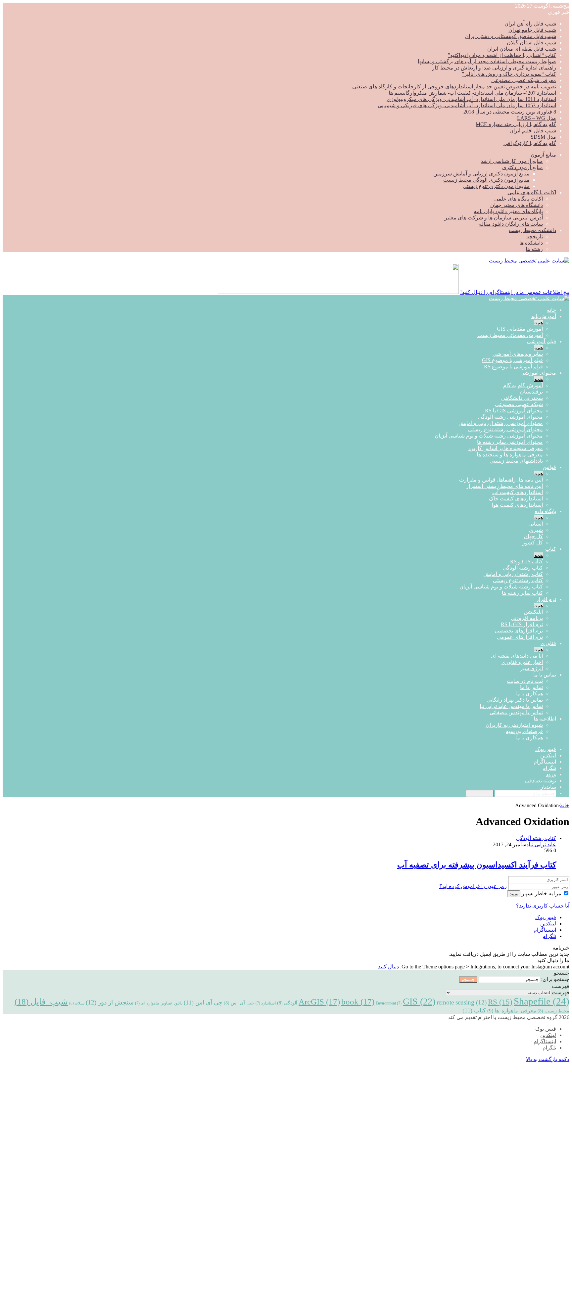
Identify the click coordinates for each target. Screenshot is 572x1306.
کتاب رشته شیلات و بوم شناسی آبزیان (501, 586)
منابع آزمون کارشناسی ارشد (512, 161)
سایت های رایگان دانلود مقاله (511, 224)
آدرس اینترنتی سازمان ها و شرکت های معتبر (494, 217)
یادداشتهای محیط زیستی (516, 461)
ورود (514, 893)
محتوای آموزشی (538, 373)
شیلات (76, 1003)
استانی (535, 524)
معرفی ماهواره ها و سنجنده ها (510, 454)
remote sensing (462, 1002)
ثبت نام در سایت (525, 681)
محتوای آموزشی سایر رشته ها (510, 442)
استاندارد (266, 1003)
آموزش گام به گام (523, 385)
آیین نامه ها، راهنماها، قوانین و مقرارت (501, 480)
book (357, 1001)
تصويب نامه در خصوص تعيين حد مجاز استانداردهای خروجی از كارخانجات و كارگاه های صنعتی (454, 86)
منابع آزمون (543, 155)
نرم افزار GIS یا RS (522, 624)
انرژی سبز (531, 668)
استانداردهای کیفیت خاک (516, 498)
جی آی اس (203, 1002)
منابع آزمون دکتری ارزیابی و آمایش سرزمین (481, 173)
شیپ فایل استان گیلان (531, 42)
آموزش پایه (543, 316)
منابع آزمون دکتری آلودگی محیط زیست (486, 180)
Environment (389, 1003)
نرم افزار (546, 599)
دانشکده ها (531, 243)
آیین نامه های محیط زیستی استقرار (504, 486)
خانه (551, 310)
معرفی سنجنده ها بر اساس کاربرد (505, 448)
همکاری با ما (529, 693)
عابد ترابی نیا (542, 844)
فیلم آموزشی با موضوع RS (513, 366)
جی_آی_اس (239, 1002)
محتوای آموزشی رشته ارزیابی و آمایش (500, 423)
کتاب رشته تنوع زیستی (518, 580)
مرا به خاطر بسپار (541, 893)
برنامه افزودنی (527, 618)
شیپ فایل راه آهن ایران (530, 23)
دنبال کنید (388, 966)
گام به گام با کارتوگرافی (529, 143)
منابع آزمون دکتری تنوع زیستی (496, 186)
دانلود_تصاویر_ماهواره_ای (158, 1003)
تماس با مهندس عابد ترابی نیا (511, 706)
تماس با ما (544, 674)
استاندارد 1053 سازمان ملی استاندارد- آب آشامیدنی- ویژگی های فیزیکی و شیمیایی (467, 105)
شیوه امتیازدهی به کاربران (514, 725)
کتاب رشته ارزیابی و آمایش (513, 574)
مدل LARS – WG (536, 118)
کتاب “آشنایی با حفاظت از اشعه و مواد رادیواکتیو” (502, 55)
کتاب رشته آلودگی (523, 568)
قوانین (549, 467)
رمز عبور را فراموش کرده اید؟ (473, 886)
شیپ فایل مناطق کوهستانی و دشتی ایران (510, 36)
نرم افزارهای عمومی (520, 637)
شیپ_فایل (41, 1001)
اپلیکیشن (533, 612)
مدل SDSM (543, 137)
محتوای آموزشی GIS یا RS (514, 410)
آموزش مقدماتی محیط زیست (510, 335)
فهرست (560, 992)
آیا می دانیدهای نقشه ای (517, 656)
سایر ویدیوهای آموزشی (518, 354)
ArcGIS (319, 1001)
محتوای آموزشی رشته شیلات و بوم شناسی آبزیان (489, 436)
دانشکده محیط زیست (532, 230)
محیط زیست (553, 1010)
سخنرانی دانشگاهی (522, 398)
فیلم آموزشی (541, 341)
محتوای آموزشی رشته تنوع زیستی (505, 429)
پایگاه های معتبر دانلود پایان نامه (508, 211)
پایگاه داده (545, 511)
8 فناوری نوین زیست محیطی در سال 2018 (509, 112)
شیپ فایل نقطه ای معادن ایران (521, 49)
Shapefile (541, 1001)
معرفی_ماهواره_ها (511, 1010)
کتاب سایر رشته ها (522, 593)
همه (538, 322)
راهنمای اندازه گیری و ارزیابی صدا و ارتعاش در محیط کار (494, 67)
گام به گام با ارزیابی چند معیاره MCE (516, 124)
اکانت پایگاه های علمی (531, 192)
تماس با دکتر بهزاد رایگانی (515, 700)
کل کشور (532, 542)
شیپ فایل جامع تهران (532, 30)
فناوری (548, 643)
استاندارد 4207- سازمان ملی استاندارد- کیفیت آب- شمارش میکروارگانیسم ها (472, 93)
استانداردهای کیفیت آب (517, 492)
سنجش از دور (110, 1002)
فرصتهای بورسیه (524, 731)
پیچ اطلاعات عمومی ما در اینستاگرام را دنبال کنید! (514, 292)
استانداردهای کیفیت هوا (517, 505)
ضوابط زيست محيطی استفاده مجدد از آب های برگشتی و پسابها (487, 61)
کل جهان (533, 536)
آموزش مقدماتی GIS (520, 329)
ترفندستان (531, 392)
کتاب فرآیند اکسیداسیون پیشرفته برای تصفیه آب (476, 865)
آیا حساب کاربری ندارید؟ (542, 906)
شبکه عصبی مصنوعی (519, 404)
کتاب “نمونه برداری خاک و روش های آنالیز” (509, 74)
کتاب (550, 549)
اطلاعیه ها (545, 719)
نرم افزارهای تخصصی (519, 630)
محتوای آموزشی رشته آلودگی (510, 417)
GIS (419, 1001)
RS (500, 1002)
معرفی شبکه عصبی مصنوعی (523, 80)
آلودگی (287, 1002)
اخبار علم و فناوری (522, 662)
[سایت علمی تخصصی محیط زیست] (529, 260)
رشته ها (534, 249)
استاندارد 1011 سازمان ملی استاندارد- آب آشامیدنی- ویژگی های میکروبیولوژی (471, 99)
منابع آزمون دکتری (522, 167)
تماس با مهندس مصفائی (516, 712)
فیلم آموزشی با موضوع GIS (512, 360)
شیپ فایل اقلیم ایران (532, 130)
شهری (536, 530)
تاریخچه (534, 236)
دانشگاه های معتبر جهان (516, 205)
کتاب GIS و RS (526, 561)
